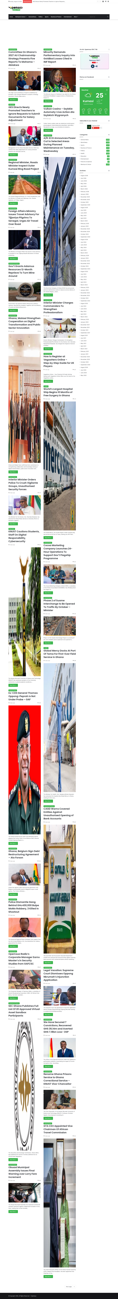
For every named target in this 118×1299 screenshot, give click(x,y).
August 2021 (84, 335)
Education (11, 104)
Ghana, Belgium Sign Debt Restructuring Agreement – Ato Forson (24, 854)
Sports (46, 16)
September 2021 (85, 332)
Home (11, 16)
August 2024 (84, 239)
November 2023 (85, 263)
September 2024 (85, 237)
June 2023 (84, 276)
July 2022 (83, 306)
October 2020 (85, 362)
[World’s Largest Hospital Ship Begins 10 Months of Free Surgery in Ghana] (60, 465)
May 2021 (83, 343)
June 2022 (84, 308)
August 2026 (84, 175)
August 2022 (84, 303)
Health (46, 386)
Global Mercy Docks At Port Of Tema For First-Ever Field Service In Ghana (60, 654)
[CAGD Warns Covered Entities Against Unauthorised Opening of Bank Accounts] (60, 889)
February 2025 (85, 223)
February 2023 (85, 287)
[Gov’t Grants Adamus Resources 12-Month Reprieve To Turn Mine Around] (24, 291)
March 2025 (84, 221)
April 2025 (83, 218)
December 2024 (85, 229)
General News (32, 16)
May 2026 (83, 183)
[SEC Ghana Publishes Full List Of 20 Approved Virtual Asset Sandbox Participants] (24, 1086)
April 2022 (83, 314)
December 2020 (85, 356)
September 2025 (85, 205)
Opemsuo (33, 1296)
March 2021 (84, 348)
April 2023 (83, 282)
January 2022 (84, 322)
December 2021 (85, 324)
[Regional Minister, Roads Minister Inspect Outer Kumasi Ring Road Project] (24, 184)
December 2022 (85, 292)
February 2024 (85, 255)
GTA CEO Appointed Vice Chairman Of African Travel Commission (58, 1129)
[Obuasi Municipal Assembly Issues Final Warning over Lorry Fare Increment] (24, 1192)
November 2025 (85, 199)
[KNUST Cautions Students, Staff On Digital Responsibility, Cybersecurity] (24, 611)
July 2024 (83, 242)
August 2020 (84, 367)
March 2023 (84, 284)
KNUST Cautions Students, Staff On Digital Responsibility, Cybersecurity (23, 536)
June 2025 (84, 213)
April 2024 (83, 250)
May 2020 (83, 375)
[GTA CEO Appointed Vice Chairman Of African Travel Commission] (60, 1203)
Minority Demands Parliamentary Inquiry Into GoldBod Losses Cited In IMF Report (59, 56)
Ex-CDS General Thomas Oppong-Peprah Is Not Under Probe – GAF (23, 696)
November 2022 (85, 295)
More (75, 16)
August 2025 (84, 207)
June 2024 (84, 245)
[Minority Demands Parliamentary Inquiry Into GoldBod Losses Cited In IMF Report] (60, 80)
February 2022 (85, 319)
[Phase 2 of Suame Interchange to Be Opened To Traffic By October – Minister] (60, 626)
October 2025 (84, 202)
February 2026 (85, 191)
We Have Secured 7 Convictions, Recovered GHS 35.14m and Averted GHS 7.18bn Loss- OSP (58, 1027)
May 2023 (83, 279)
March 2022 (84, 316)
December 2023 (85, 261)
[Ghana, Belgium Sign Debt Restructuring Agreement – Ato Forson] (24, 874)
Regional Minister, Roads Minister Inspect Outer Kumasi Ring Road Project (23, 165)
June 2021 (83, 340)
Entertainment (68, 16)
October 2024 (85, 234)
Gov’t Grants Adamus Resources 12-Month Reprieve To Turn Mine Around (21, 271)
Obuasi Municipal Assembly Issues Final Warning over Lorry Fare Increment (22, 1172)
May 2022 (83, 311)
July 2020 (83, 370)
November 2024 (85, 231)
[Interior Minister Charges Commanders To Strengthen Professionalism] (60, 328)
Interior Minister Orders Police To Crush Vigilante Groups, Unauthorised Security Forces (23, 484)
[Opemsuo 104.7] (15, 9)
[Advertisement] (59, 34)
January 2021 (84, 354)
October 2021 (84, 330)
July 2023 (83, 274)
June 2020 (84, 372)
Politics (41, 16)
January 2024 (85, 258)
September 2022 (85, 300)
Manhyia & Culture (20, 16)
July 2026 (83, 178)
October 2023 (85, 266)
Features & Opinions (86, 161)
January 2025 (84, 226)
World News (84, 142)
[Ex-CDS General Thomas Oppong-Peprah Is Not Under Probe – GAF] (24, 769)
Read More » (13, 99)
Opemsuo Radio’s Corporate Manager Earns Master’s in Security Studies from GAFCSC (24, 958)
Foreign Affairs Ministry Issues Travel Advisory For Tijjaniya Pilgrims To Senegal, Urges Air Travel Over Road (23, 218)
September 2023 (85, 268)
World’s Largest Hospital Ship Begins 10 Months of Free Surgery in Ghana (58, 392)
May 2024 (83, 247)
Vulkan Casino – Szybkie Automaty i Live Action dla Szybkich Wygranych (59, 112)
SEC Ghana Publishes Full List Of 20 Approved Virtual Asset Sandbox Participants (24, 1010)
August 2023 (84, 271)
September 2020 (85, 364)
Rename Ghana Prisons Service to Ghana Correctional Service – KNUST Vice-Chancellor (57, 1078)
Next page (69, 1286)
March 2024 (84, 253)
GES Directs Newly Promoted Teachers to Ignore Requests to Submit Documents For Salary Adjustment (24, 114)
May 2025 (83, 215)
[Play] (93, 66)
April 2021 (83, 346)
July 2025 (83, 210)
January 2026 (85, 194)
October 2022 (84, 298)
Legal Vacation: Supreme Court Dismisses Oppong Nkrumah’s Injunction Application (59, 975)
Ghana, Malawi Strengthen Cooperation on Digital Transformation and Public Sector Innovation (24, 323)
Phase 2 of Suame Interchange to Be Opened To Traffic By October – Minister (59, 605)
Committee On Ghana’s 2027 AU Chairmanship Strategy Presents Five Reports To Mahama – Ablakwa (22, 58)
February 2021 (85, 351)
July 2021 (83, 338)
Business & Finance (56, 16)
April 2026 (83, 186)
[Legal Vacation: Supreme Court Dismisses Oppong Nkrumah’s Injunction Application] (60, 995)
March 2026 (84, 189)
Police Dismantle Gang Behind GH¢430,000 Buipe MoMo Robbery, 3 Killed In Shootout (23, 906)
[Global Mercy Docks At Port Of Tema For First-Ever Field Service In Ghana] (60, 727)
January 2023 (85, 290)
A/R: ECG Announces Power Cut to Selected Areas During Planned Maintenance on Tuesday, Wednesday (61, 1)
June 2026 (84, 181)
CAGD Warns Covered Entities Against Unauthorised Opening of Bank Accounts (59, 813)
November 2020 (85, 359)
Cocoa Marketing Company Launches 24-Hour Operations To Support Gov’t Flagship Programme (58, 552)
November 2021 (85, 327)
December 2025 (85, 197)
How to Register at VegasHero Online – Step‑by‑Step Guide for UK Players (59, 361)
